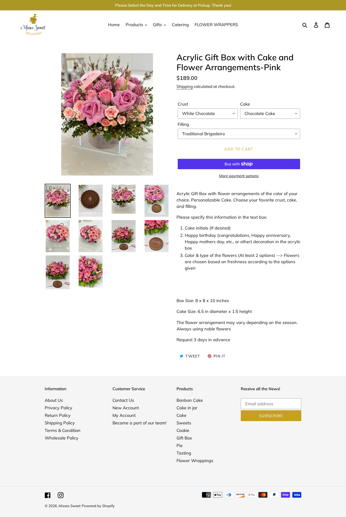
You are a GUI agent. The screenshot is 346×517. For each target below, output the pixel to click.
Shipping (185, 86)
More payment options (239, 175)
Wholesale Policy (61, 438)
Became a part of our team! (139, 423)
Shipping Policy (60, 423)
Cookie (183, 430)
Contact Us (123, 400)
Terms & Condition (62, 430)
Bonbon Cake (190, 400)
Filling (183, 124)
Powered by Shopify (98, 506)
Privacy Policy (58, 407)
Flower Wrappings (195, 460)
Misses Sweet (69, 506)
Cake (245, 104)
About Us (54, 400)
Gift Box (184, 438)
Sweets (184, 423)
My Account (124, 415)
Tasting (184, 453)
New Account (126, 407)
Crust (183, 104)
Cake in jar (187, 407)
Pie (180, 445)
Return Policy (58, 415)
